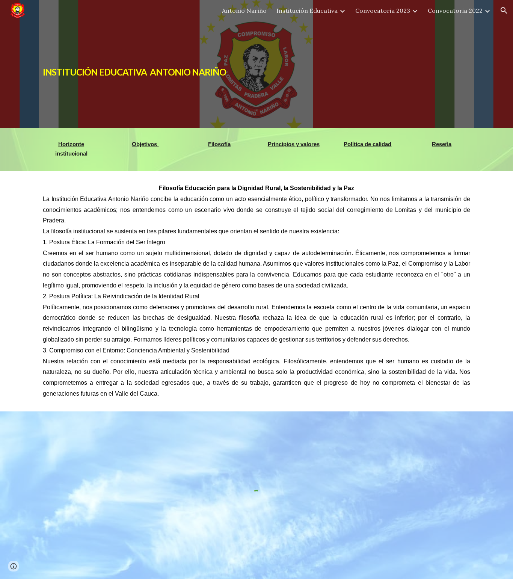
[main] (164, 64)
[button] (504, 11)
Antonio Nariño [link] (244, 10)
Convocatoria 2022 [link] (455, 10)
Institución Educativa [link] (307, 10)
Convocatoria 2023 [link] (382, 10)
